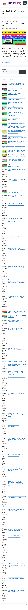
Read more (6, 58)
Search (4, 69)
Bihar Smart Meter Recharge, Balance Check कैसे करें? (13, 23)
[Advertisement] (14, 608)
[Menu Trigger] (25, 3)
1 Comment (7, 62)
